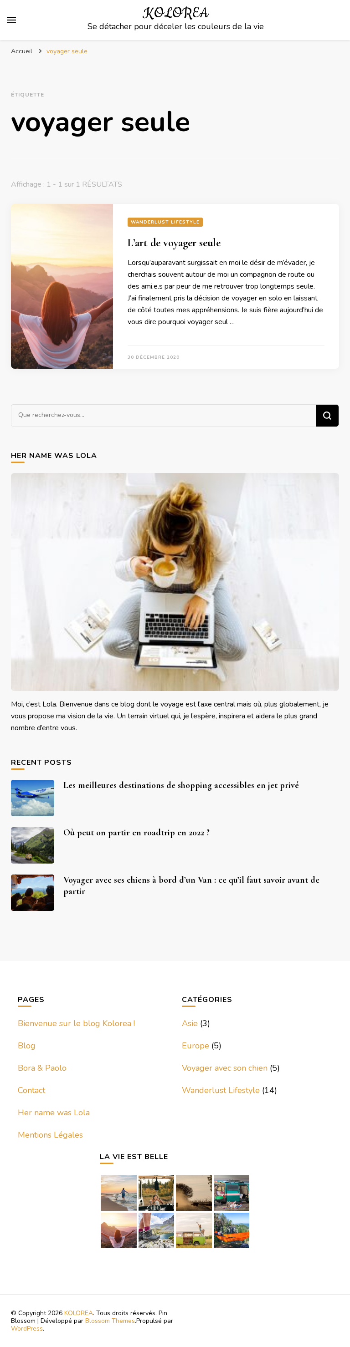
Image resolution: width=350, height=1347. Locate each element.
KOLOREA (175, 13)
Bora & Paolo (42, 1067)
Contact (31, 1090)
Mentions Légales (50, 1134)
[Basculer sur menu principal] (11, 20)
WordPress (27, 1328)
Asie (190, 1023)
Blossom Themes (110, 1321)
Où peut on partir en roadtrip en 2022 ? (136, 832)
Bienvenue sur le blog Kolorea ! (76, 1023)
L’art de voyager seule (174, 242)
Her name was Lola (54, 1112)
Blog (27, 1045)
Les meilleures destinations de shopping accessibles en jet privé (181, 785)
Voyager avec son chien (225, 1067)
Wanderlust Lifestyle (165, 222)
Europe (195, 1045)
